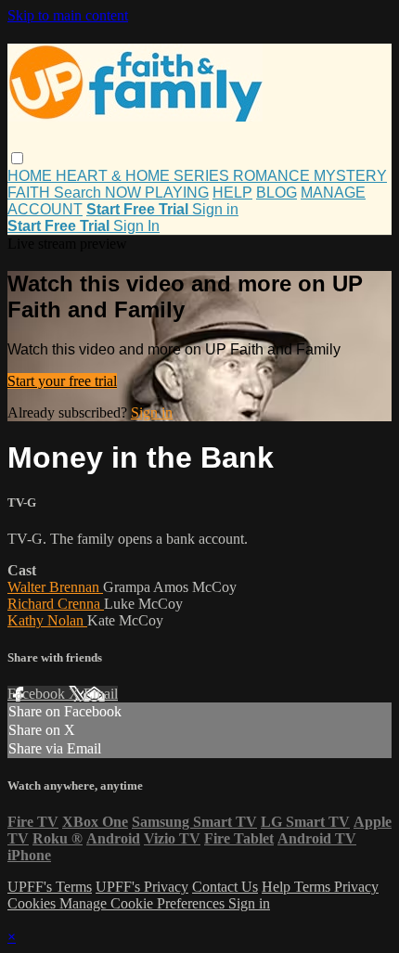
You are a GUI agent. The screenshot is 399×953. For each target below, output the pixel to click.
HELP (232, 192)
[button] (17, 158)
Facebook (38, 694)
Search (79, 192)
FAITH (30, 192)
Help (278, 887)
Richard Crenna (55, 604)
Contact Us (225, 887)
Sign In (136, 226)
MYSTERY (350, 176)
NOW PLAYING (157, 192)
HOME (31, 176)
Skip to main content (67, 15)
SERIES (203, 176)
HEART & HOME (115, 176)
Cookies (33, 903)
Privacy (356, 887)
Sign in (215, 209)
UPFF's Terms (49, 887)
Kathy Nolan (47, 620)
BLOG (276, 192)
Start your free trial (62, 381)
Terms (314, 887)
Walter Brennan (55, 587)
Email (101, 694)
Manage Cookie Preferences (143, 903)
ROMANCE (273, 176)
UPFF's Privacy (142, 887)
